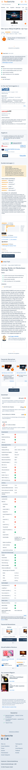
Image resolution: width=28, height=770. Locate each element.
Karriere (3, 750)
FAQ (16, 746)
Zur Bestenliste (10, 640)
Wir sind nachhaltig (23, 4)
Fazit (23, 7)
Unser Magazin (19, 748)
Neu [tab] (6, 143)
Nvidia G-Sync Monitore (6, 4)
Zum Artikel (11, 681)
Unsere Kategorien (5, 755)
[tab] (16, 143)
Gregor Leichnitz (14, 336)
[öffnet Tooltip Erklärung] (18, 86)
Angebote (12, 7)
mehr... (24, 105)
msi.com (3, 619)
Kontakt (17, 752)
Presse (2, 748)
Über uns (3, 744)
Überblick (3, 7)
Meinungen (18, 7)
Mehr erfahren (6, 139)
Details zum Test (5, 93)
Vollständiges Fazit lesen (7, 62)
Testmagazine (18, 744)
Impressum (4, 761)
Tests (7, 7)
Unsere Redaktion (5, 746)
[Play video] (25, 23)
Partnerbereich (4, 752)
